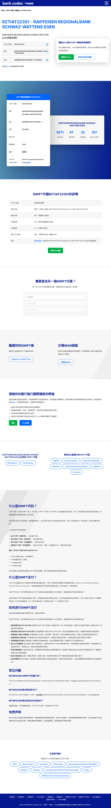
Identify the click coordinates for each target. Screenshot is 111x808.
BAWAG (56, 461)
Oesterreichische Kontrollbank (76, 466)
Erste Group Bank (71, 461)
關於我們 (21, 797)
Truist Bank (43, 764)
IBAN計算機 (62, 799)
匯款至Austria (66, 57)
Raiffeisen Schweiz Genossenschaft (55, 776)
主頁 (2, 10)
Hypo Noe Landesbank (91, 461)
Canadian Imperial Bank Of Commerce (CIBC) (62, 770)
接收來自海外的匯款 (85, 57)
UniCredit (76, 472)
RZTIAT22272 (12, 463)
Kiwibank (36, 770)
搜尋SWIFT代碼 (71, 797)
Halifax (87, 770)
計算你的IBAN (66, 362)
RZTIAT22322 (28, 463)
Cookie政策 (40, 797)
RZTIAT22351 (26, 10)
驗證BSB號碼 (51, 799)
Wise (7, 66)
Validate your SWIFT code (21, 359)
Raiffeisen (97, 466)
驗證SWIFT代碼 (84, 797)
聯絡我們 (59, 797)
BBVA (15, 764)
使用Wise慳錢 (55, 250)
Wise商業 (25, 423)
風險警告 (50, 797)
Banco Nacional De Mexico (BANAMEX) (83, 764)
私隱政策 (30, 797)
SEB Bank (24, 770)
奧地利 (17, 10)
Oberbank (56, 466)
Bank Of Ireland (28, 764)
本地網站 (12, 797)
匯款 (13, 423)
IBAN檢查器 (96, 797)
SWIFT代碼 (10, 10)
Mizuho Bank (58, 764)
